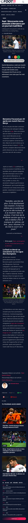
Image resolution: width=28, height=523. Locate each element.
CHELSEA (15, 11)
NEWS (4, 18)
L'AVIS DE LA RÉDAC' (10, 14)
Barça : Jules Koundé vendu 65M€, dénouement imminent (14, 509)
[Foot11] (8, 2)
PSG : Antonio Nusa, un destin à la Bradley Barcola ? (14, 493)
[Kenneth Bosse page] (5, 385)
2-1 (19, 145)
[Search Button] (23, 2)
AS (14, 166)
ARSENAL (20, 11)
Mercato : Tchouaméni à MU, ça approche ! (12, 514)
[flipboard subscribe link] (6, 397)
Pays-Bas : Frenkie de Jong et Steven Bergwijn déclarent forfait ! (13, 426)
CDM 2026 (9, 5)
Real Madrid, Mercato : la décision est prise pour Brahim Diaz (14, 474)
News (4, 422)
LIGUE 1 (20, 5)
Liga (12, 131)
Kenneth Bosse (8, 33)
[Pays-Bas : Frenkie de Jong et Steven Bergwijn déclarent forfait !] (14, 416)
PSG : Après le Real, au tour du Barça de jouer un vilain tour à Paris (14, 487)
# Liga (4, 401)
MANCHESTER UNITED (6, 11)
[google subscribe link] (12, 392)
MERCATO (3, 5)
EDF (13, 5)
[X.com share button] (12, 57)
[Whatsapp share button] (18, 57)
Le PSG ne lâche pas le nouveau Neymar (12, 504)
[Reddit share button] (15, 57)
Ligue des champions (17, 323)
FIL (3, 482)
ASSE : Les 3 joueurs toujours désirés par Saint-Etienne (13, 499)
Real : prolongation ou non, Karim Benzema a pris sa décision (15, 243)
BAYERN (3, 14)
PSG (16, 5)
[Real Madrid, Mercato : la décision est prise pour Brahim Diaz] (14, 464)
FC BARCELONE (12, 8)
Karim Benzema (7, 380)
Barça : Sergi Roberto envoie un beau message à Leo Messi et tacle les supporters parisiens (13, 450)
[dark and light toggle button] (26, 10)
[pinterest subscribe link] (13, 397)
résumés (15, 482)
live (11, 482)
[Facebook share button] (9, 57)
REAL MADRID (4, 8)
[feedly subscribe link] (19, 392)
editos (20, 482)
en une (7, 482)
